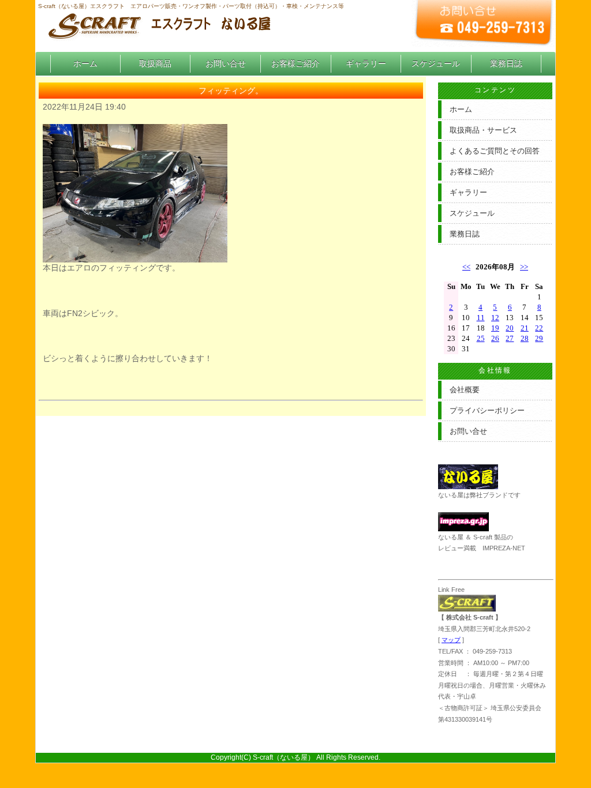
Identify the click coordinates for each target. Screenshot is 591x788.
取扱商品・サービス (483, 130)
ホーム (85, 63)
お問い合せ (225, 63)
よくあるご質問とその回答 (495, 151)
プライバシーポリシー (487, 410)
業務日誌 (506, 63)
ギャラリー (366, 63)
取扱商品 (155, 63)
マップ (451, 639)
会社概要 (465, 389)
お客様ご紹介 (295, 63)
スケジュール (436, 63)
